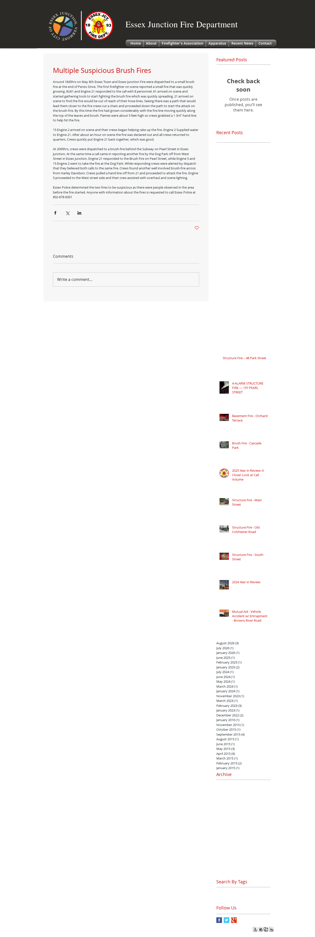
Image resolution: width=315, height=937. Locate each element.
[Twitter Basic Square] (226, 920)
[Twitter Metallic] (260, 929)
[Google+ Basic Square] (234, 920)
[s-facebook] (255, 929)
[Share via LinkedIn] (79, 212)
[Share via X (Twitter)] (67, 212)
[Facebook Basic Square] (219, 920)
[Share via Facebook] (55, 212)
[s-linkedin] (271, 929)
